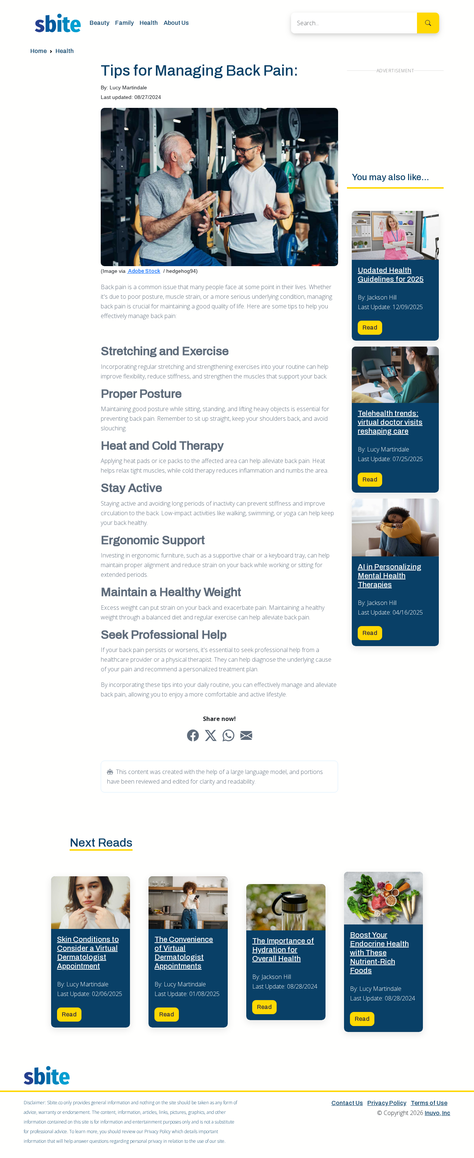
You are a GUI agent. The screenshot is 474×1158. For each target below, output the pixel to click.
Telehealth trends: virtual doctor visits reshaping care (390, 422)
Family (124, 23)
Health (149, 23)
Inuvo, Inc (437, 1113)
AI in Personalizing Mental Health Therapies (389, 576)
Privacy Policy (386, 1103)
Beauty (99, 23)
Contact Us (347, 1103)
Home (38, 51)
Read (370, 327)
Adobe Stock (143, 271)
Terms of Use (429, 1103)
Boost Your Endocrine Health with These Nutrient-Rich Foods (379, 953)
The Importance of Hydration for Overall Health (283, 950)
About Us (176, 23)
